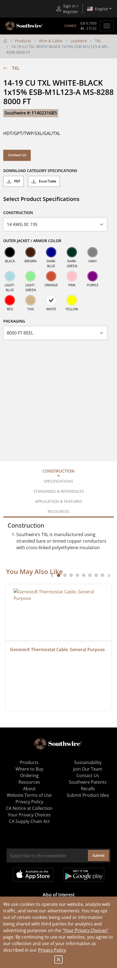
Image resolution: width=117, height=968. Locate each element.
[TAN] (30, 300)
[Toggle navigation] (107, 26)
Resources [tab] (58, 511)
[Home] (5, 41)
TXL (98, 40)
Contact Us (17, 154)
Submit (98, 855)
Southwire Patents (88, 782)
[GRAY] (92, 252)
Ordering (29, 775)
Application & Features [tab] (58, 501)
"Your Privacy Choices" (85, 930)
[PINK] (71, 276)
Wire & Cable (51, 40)
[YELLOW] (71, 300)
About (29, 789)
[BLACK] (9, 252)
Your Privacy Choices (29, 815)
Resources (29, 782)
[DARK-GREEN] (71, 252)
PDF (16, 181)
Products (23, 40)
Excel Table (47, 181)
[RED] (9, 300)
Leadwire (78, 40)
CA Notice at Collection (29, 808)
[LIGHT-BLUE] (9, 276)
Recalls (88, 789)
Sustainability (87, 762)
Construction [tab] (58, 471)
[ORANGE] (51, 276)
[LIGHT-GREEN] (30, 276)
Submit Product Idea (88, 795)
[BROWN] (30, 252)
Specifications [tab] (58, 481)
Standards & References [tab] (58, 491)
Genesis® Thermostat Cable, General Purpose (57, 650)
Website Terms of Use (29, 795)
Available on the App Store (33, 875)
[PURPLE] (92, 276)
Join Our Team (87, 769)
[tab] (58, 575)
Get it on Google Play (84, 875)
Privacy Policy (52, 950)
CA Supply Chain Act (29, 821)
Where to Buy (29, 769)
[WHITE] (51, 300)
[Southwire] (24, 26)
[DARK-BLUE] (51, 252)
